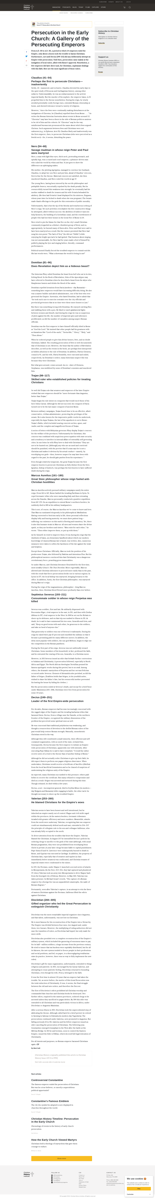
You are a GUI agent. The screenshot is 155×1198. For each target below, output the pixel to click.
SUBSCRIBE (89, 13)
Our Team (81, 1178)
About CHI (119, 2)
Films (87, 7)
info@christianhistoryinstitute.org (115, 1183)
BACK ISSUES (64, 13)
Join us (81, 1180)
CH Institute (56, 1177)
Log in (128, 2)
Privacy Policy (82, 1185)
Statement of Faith (84, 1182)
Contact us (81, 1175)
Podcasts (67, 7)
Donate (111, 2)
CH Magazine (56, 1178)
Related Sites (82, 1187)
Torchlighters (56, 1180)
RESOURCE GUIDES (77, 13)
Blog (75, 7)
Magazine (56, 7)
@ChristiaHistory (57, 1175)
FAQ (80, 1183)
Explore (95, 7)
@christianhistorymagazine (60, 1182)
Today (81, 7)
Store (103, 7)
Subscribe (103, 2)
